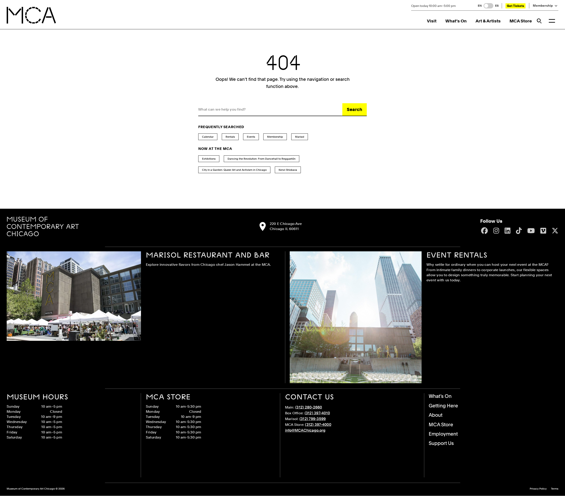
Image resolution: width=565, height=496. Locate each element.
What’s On (456, 21)
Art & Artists (488, 21)
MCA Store (520, 21)
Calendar (208, 136)
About (435, 415)
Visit (431, 21)
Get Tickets (515, 6)
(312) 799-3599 (312, 419)
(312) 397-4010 (317, 413)
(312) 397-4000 (318, 424)
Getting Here (443, 406)
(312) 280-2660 (308, 407)
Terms (554, 488)
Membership (543, 5)
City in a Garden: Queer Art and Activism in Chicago (234, 169)
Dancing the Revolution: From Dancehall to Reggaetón (261, 158)
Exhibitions (209, 158)
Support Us (441, 443)
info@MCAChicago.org (305, 430)
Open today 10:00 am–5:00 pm (433, 6)
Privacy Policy (538, 488)
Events (251, 136)
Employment (443, 434)
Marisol (299, 136)
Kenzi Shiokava (288, 169)
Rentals (230, 136)
